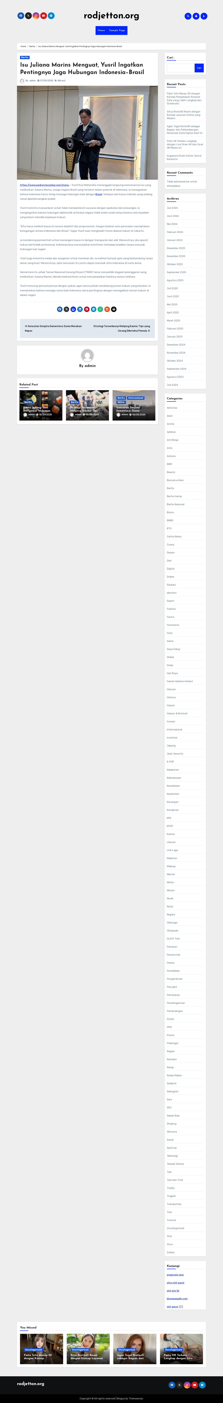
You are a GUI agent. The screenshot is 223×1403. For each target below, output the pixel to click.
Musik (170, 898)
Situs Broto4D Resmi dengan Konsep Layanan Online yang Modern (184, 115)
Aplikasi (171, 432)
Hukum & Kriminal (177, 713)
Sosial (170, 1139)
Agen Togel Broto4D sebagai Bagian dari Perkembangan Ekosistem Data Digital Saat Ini (185, 129)
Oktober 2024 (175, 360)
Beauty (171, 472)
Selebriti (172, 1083)
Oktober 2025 (175, 264)
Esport (170, 600)
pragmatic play (175, 1274)
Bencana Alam (175, 480)
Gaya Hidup (173, 649)
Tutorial (171, 1220)
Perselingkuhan (176, 1003)
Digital (170, 568)
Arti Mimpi (173, 440)
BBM (169, 464)
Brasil (98, 194)
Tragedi (171, 1196)
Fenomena (173, 625)
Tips (169, 1172)
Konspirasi (173, 810)
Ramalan (172, 1059)
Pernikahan (173, 995)
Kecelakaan (173, 785)
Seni (169, 1099)
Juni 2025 (173, 296)
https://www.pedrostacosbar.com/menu (44, 185)
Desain (171, 552)
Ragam (171, 1051)
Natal (170, 906)
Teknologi (172, 1155)
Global (170, 657)
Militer (121, 402)
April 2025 (173, 312)
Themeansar (136, 1398)
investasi (172, 737)
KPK (169, 818)
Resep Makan (174, 1075)
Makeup (171, 866)
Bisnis (170, 512)
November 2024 (176, 352)
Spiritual (172, 1147)
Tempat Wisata (175, 1163)
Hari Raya (172, 673)
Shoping (171, 1123)
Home (101, 30)
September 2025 (176, 272)
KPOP (170, 826)
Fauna (170, 617)
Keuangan (173, 802)
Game (170, 641)
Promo (170, 1035)
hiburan (171, 689)
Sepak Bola (173, 1115)
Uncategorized (175, 1228)
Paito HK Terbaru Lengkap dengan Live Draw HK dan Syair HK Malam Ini (185, 144)
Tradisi (171, 1188)
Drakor (170, 576)
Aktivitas (172, 407)
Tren (169, 1212)
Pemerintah (174, 954)
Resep (170, 1067)
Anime (170, 423)
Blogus (121, 1398)
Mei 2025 (172, 304)
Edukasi (171, 584)
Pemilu (171, 962)
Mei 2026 (172, 224)
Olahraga (172, 922)
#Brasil (61, 80)
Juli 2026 (172, 208)
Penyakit (172, 987)
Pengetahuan (175, 978)
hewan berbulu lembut (180, 681)
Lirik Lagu (172, 850)
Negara (171, 914)
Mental (171, 874)
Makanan (172, 858)
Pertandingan (175, 1011)
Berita (24, 57)
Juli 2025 (172, 288)
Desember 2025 (176, 248)
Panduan (172, 946)
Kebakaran (173, 769)
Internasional (135, 398)
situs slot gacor (175, 1282)
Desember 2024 (176, 344)
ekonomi (172, 592)
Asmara (171, 456)
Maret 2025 (173, 320)
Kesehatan (173, 793)
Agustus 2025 (175, 280)
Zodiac (171, 1252)
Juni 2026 (173, 216)
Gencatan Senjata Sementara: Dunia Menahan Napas (128, 411)
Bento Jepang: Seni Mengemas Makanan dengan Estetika (36, 411)
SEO (169, 1107)
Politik (170, 1019)
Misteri (171, 890)
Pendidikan (173, 970)
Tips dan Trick (175, 1180)
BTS (169, 528)
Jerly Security (175, 753)
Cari (170, 57)
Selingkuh (173, 1091)
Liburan (171, 842)
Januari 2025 (174, 336)
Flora (170, 633)
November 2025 (176, 256)
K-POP (170, 761)
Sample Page (117, 30)
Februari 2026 (175, 232)
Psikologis (172, 1043)
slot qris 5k (173, 1290)
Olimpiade (172, 930)
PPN (169, 1027)
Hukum (171, 705)
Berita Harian (174, 496)
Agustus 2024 (175, 376)
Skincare (172, 1131)
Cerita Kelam (174, 536)
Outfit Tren (173, 938)
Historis (171, 697)
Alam (170, 415)
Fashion (171, 608)
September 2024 (176, 368)
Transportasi (174, 1204)
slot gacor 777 (175, 1306)
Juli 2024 (172, 384)
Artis (169, 448)
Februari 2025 (175, 328)
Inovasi (171, 721)
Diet (169, 560)
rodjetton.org (111, 16)
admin (32, 80)
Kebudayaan (174, 777)
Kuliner (171, 834)
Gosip (170, 665)
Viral (169, 1236)
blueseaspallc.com (177, 1298)
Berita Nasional (176, 504)
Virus (170, 1244)
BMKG (170, 520)
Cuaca (170, 544)
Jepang (171, 745)
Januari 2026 (175, 240)
